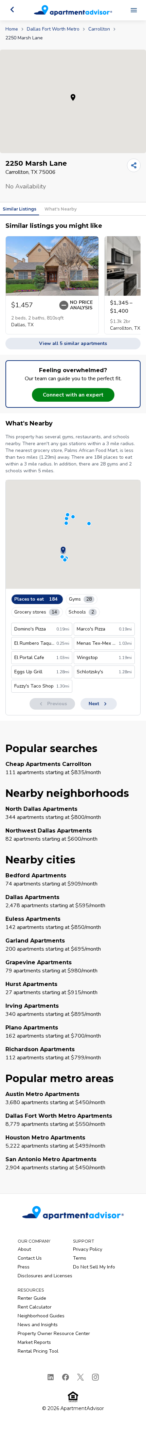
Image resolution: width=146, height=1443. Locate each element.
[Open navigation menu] (134, 10)
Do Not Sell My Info (94, 1267)
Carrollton (99, 29)
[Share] (134, 165)
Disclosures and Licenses (45, 1276)
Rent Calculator (35, 1307)
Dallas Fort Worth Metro (53, 29)
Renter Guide (32, 1298)
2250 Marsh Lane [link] (24, 38)
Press (24, 1267)
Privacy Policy (87, 1249)
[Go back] (12, 9)
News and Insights (38, 1324)
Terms (79, 1258)
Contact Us (30, 1258)
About (24, 1249)
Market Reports (34, 1342)
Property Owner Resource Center (54, 1333)
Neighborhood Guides (41, 1316)
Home (11, 29)
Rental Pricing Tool (38, 1351)
